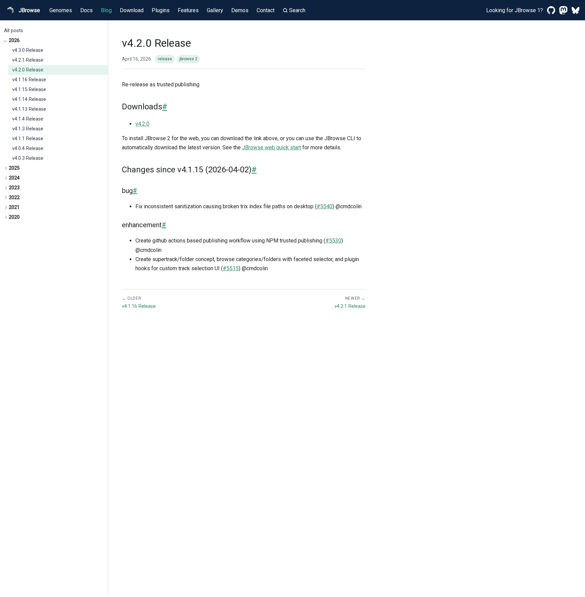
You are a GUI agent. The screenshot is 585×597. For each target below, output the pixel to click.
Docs (86, 10)
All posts (13, 31)
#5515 (231, 268)
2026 (14, 40)
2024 (14, 178)
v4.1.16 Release (29, 80)
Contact (266, 10)
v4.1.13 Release (29, 109)
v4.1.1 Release (27, 139)
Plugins (161, 10)
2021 (14, 207)
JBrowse (29, 10)
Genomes (60, 10)
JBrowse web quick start (271, 147)
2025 (14, 168)
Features (188, 10)
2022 (14, 197)
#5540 (324, 206)
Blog (106, 10)
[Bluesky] (575, 10)
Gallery (215, 10)
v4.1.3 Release (27, 129)
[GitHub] (551, 10)
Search (297, 10)
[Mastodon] (563, 10)
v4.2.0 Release (27, 70)
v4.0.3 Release (27, 158)
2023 (14, 188)
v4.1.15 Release (29, 89)
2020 (14, 217)
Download (132, 10)
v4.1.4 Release (27, 119)
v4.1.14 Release (29, 99)
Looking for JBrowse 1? (514, 10)
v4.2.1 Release (27, 60)
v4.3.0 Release (27, 50)
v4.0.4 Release (27, 148)
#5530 (333, 240)
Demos (239, 10)
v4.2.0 (142, 124)
